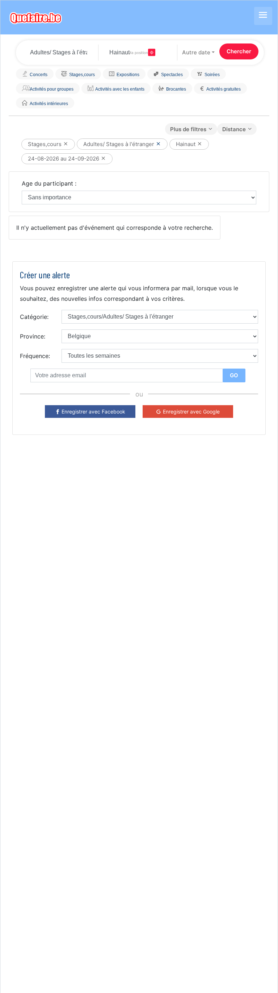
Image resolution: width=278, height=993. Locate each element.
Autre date (196, 52)
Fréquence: (35, 356)
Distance (234, 129)
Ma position (138, 52)
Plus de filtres (188, 129)
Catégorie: (34, 316)
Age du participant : (49, 183)
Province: (32, 336)
